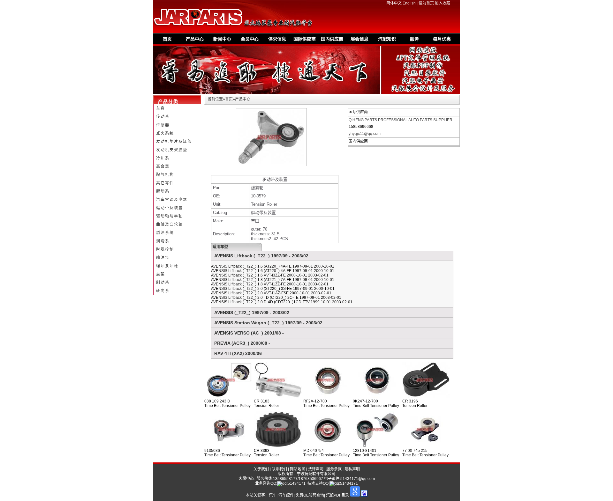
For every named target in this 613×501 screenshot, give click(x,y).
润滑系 (163, 241)
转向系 (163, 291)
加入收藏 (442, 3)
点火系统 (165, 133)
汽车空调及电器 (171, 199)
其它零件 (165, 183)
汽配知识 (387, 38)
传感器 (163, 125)
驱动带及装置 (169, 208)
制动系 (163, 282)
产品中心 (195, 38)
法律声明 (315, 469)
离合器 (163, 166)
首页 (167, 38)
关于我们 (261, 469)
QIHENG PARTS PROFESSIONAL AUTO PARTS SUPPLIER (400, 120)
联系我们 (279, 469)
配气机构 (165, 175)
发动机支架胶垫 (171, 150)
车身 (160, 108)
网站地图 (297, 469)
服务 (414, 38)
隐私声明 (352, 469)
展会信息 (359, 38)
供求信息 (277, 38)
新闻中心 (222, 38)
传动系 (163, 116)
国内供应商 (332, 38)
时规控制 (165, 249)
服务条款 (334, 469)
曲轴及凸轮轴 (169, 224)
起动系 (163, 191)
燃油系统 (165, 233)
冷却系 (163, 158)
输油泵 (163, 257)
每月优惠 (442, 38)
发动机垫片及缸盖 (174, 141)
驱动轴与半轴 (169, 216)
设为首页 (426, 3)
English (409, 3)
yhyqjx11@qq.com (365, 133)
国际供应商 (304, 38)
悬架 (160, 274)
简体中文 (394, 3)
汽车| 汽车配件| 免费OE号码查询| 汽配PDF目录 (309, 495)
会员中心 (250, 38)
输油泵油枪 (167, 266)
